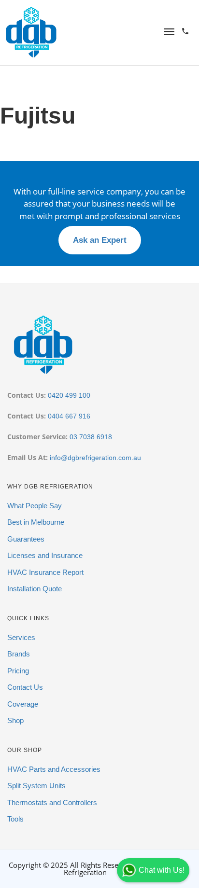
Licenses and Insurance (45, 555)
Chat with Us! (162, 870)
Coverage (22, 704)
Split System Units (36, 785)
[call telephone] (185, 32)
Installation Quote (34, 589)
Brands (18, 654)
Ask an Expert (100, 240)
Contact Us (25, 687)
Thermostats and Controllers (52, 802)
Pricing (18, 671)
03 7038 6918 (91, 437)
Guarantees (25, 539)
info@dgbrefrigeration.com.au (95, 457)
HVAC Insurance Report (45, 572)
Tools (15, 819)
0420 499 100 (69, 395)
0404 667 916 (69, 416)
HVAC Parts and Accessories (53, 769)
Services (21, 637)
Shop (15, 720)
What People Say (34, 506)
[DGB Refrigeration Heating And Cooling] (31, 31)
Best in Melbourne (35, 522)
